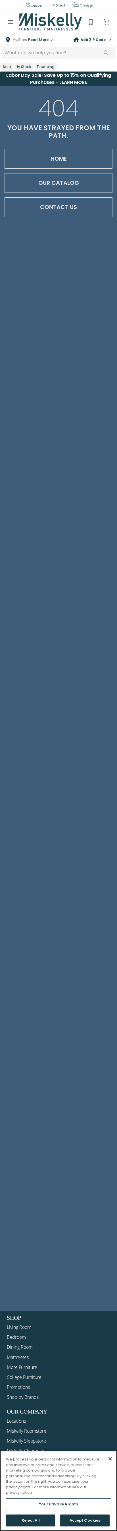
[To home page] (50, 22)
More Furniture (22, 1367)
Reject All (31, 1520)
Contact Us (58, 207)
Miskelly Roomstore (26, 1431)
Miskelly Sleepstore (26, 1441)
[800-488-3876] (91, 22)
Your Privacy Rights (58, 1504)
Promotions (18, 1387)
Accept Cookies (85, 1520)
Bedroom (16, 1337)
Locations (16, 1421)
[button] (10, 22)
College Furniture (24, 1377)
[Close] (110, 1459)
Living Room (19, 1327)
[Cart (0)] (107, 22)
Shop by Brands (23, 1397)
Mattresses (18, 1357)
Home (59, 159)
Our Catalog (58, 183)
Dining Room (20, 1347)
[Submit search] (106, 53)
